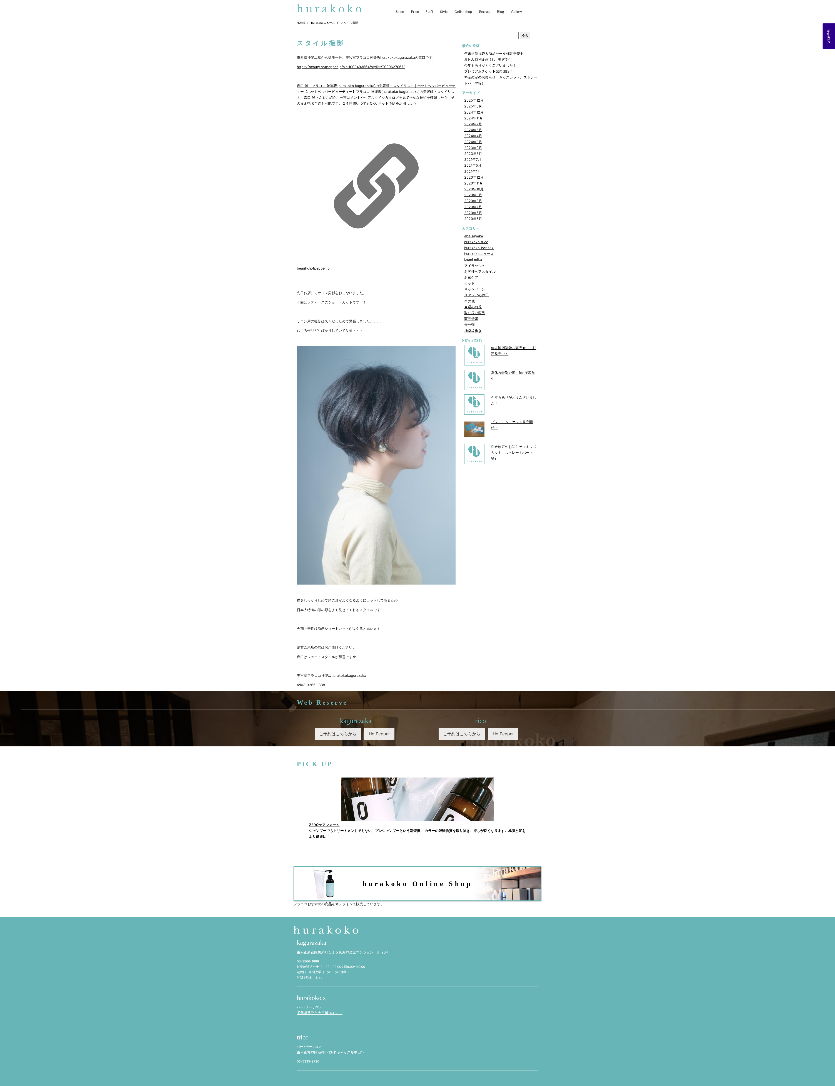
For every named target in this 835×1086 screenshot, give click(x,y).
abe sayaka (473, 236)
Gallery (516, 11)
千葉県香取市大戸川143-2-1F (319, 1013)
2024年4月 (473, 136)
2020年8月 (473, 201)
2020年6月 (473, 213)
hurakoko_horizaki (479, 248)
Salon (400, 11)
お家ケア (471, 277)
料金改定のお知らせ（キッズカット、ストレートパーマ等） (513, 452)
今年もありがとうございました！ (490, 65)
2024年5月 (473, 130)
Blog (500, 11)
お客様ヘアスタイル (480, 271)
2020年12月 (474, 177)
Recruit (484, 11)
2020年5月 (473, 218)
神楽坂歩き (473, 330)
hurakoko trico (476, 242)
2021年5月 (472, 165)
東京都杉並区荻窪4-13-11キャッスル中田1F (330, 1052)
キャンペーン (474, 289)
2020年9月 (473, 195)
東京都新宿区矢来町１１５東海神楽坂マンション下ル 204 (342, 952)
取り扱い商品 (474, 313)
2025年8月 (473, 106)
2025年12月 (474, 100)
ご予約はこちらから (337, 733)
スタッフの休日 (476, 295)
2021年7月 (472, 159)
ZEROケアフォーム (324, 825)
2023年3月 (473, 153)
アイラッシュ (474, 265)
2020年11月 (473, 183)
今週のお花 (473, 307)
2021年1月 (472, 171)
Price (415, 11)
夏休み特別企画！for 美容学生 (488, 59)
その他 (469, 301)
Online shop (463, 11)
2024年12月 (474, 112)
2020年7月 (473, 207)
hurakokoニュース (479, 253)
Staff (429, 11)
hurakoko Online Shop (418, 884)
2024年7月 (473, 124)
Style (444, 11)
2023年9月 (473, 148)
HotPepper (379, 733)
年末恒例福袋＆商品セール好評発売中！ (495, 53)
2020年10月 (474, 189)
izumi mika (473, 259)
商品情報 (471, 319)
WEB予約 (829, 36)
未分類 (469, 324)
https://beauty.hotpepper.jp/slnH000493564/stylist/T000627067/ (351, 67)
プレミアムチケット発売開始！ (488, 71)
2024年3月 (473, 142)
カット (469, 283)
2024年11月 (473, 118)
